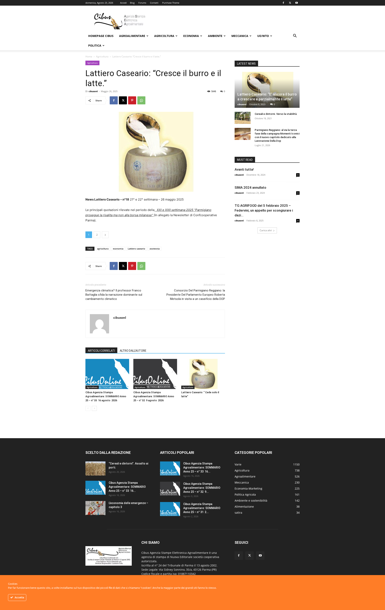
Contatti (154, 2)
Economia (191, 36)
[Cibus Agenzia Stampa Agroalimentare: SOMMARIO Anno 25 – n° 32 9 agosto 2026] (155, 374)
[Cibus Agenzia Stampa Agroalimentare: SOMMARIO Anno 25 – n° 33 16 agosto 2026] (107, 374)
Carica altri (266, 230)
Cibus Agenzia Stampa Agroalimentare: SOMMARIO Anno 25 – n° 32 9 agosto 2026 (153, 396)
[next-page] (94, 408)
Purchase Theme (170, 2)
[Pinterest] (132, 100)
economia (118, 248)
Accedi (123, 2)
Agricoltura (164, 36)
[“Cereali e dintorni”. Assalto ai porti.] (95, 468)
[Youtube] (297, 3)
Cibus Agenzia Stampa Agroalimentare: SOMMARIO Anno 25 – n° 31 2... (201, 508)
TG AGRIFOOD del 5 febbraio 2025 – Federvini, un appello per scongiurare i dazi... (264, 210)
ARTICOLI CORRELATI (101, 350)
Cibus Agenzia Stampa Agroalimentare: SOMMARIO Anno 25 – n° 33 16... (127, 486)
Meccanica (239, 36)
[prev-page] (87, 408)
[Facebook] (283, 3)
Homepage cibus (100, 36)
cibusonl (93, 91)
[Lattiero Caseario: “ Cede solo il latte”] (203, 374)
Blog (132, 2)
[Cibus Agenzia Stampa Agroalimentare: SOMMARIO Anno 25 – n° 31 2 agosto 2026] (170, 509)
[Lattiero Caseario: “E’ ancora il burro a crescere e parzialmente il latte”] (267, 90)
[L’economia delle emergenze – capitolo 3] (95, 508)
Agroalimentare (132, 36)
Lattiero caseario (136, 248)
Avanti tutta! (246, 169)
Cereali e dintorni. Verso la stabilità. (276, 113)
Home (88, 56)
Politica (94, 45)
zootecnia (155, 248)
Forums (142, 2)
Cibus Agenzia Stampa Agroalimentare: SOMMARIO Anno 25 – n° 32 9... (201, 487)
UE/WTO (263, 36)
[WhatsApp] (141, 100)
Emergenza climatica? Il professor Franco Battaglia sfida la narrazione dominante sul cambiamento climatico (113, 295)
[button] (295, 36)
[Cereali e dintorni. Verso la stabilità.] (243, 118)
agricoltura (102, 248)
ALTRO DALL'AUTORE (133, 350)
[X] (290, 3)
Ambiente (215, 36)
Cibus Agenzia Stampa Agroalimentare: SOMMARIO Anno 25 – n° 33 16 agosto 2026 (105, 396)
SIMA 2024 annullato (250, 187)
